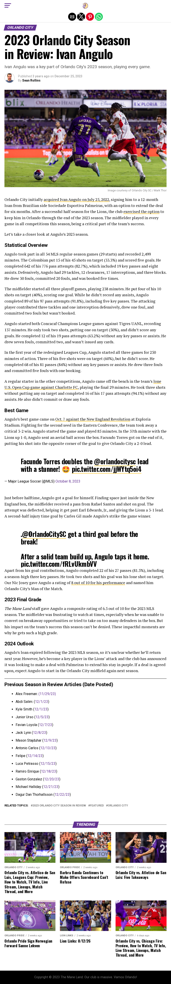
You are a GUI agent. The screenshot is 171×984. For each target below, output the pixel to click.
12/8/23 (39, 732)
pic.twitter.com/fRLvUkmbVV (59, 564)
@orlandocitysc (115, 461)
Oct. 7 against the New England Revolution (92, 419)
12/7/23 (45, 725)
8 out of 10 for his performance (98, 582)
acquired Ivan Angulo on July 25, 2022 (76, 199)
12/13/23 (47, 748)
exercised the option (141, 211)
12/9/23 (50, 740)
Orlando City (118, 805)
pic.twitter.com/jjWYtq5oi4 (106, 469)
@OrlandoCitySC (44, 534)
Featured (97, 805)
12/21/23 (50, 787)
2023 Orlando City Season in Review (59, 805)
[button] (7, 5)
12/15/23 (47, 763)
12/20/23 (51, 779)
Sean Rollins (31, 80)
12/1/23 (41, 702)
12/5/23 (42, 717)
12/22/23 (62, 794)
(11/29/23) (47, 694)
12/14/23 (35, 756)
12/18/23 (48, 771)
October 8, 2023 (67, 481)
